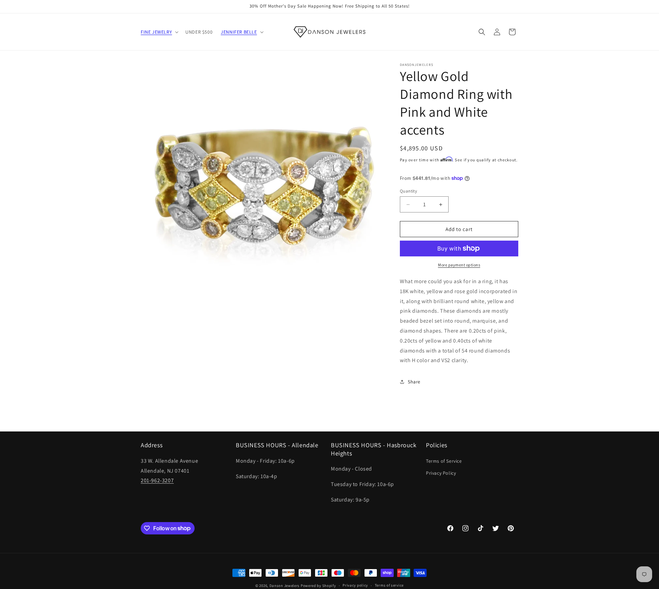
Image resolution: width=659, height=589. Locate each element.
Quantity (408, 191)
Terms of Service (444, 461)
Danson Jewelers (284, 585)
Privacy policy (355, 585)
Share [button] (414, 382)
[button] (159, 32)
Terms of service (389, 585)
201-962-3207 (157, 480)
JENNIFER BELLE (239, 32)
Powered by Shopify (318, 585)
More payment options (459, 264)
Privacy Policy (441, 473)
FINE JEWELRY (156, 32)
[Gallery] (263, 185)
